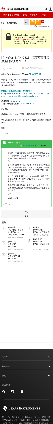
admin (9, 68)
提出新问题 (42, 21)
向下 (10, 205)
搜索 (45, 9)
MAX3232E (15, 101)
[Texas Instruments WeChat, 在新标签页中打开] (3, 392)
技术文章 (33, 15)
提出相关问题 (35, 22)
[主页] (15, 9)
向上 (4, 205)
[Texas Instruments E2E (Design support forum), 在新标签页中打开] (13, 392)
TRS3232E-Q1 (35, 74)
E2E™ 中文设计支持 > (11, 15)
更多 (44, 15)
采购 (4, 376)
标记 (26, 212)
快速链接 (6, 366)
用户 (50, 9)
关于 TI (5, 357)
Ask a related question (24, 39)
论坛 (25, 15)
